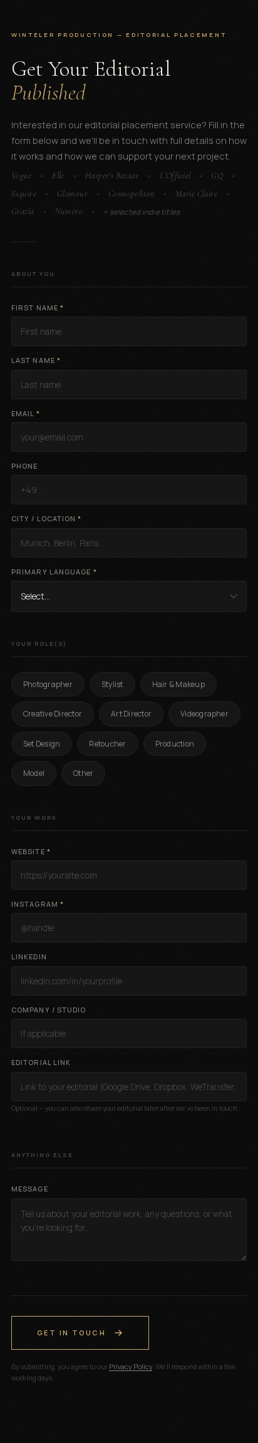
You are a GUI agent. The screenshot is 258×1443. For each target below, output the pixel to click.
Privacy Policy (130, 1366)
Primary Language (54, 571)
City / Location (46, 518)
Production (174, 743)
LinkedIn (29, 956)
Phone (24, 466)
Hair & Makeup (178, 684)
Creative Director (52, 713)
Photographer (48, 684)
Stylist (112, 684)
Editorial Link (41, 1062)
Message (29, 1188)
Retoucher (107, 743)
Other (83, 773)
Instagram (37, 904)
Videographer (204, 713)
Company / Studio (48, 1009)
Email (25, 413)
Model (33, 773)
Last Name (36, 360)
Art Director (131, 713)
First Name (37, 307)
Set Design (41, 743)
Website (31, 851)
